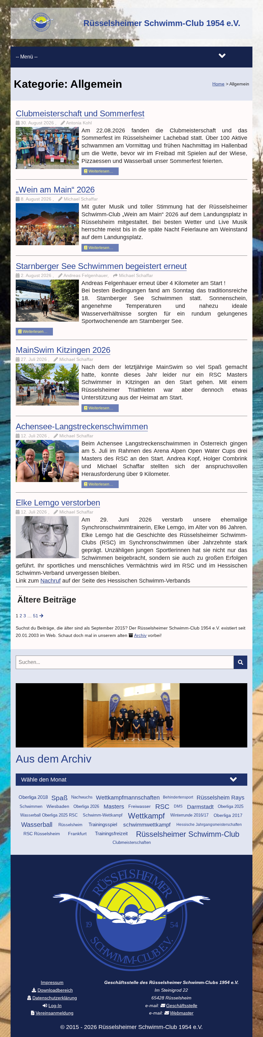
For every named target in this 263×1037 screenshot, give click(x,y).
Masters (114, 806)
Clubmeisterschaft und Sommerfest (80, 113)
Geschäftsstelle (181, 1005)
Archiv (140, 635)
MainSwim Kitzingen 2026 (63, 349)
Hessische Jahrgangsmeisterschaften (209, 824)
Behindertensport (178, 797)
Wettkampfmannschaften (128, 797)
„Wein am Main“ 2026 (55, 189)
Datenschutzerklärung (54, 998)
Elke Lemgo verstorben (58, 502)
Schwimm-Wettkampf (103, 815)
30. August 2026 (38, 123)
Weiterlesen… (100, 171)
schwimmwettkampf (147, 825)
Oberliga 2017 (228, 815)
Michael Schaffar (81, 199)
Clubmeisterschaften (132, 842)
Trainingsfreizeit (111, 833)
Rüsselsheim (70, 824)
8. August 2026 (37, 199)
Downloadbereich (55, 990)
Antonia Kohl (79, 123)
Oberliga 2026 (86, 806)
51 (35, 615)
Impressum (52, 982)
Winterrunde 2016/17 (189, 815)
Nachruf (50, 580)
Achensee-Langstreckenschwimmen (82, 426)
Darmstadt (200, 806)
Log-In (55, 1005)
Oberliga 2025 (230, 806)
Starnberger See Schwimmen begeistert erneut (101, 266)
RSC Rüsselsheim (41, 833)
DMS (178, 806)
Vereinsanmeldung (54, 1013)
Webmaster (181, 1013)
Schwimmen (31, 806)
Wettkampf (146, 816)
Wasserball (36, 824)
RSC (162, 806)
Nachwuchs (82, 797)
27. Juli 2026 (34, 359)
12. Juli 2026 (34, 436)
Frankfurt (77, 833)
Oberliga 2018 (33, 797)
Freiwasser (139, 806)
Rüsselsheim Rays (220, 797)
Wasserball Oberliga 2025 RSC (49, 815)
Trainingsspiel (103, 824)
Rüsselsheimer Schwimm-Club (187, 834)
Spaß (59, 797)
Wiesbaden (58, 806)
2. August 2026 (37, 275)
